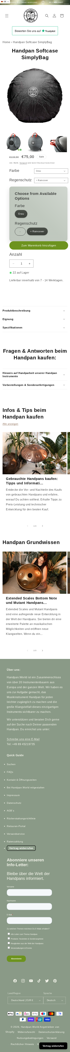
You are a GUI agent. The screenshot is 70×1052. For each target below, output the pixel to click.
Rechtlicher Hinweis (22, 1044)
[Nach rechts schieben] (42, 526)
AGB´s (10, 810)
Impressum (13, 795)
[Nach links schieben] (27, 526)
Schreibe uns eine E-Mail (23, 739)
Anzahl (15, 254)
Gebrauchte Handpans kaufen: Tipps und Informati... (32, 481)
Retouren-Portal (16, 826)
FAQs (10, 772)
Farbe (14, 170)
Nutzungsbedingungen (30, 1038)
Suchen (11, 764)
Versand (23, 163)
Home (6, 42)
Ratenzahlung (15, 841)
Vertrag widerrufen (21, 848)
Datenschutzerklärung (52, 1032)
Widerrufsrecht (26, 1032)
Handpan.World (30, 1026)
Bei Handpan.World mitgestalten (26, 787)
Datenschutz (14, 803)
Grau (21, 213)
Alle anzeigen (10, 423)
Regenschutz (20, 180)
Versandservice (16, 833)
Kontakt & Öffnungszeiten (22, 779)
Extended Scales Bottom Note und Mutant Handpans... (31, 600)
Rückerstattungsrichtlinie (21, 818)
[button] (7, 15)
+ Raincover (37, 231)
